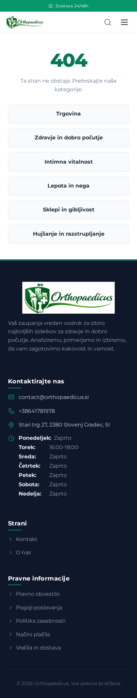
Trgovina (68, 114)
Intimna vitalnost (69, 162)
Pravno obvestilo (38, 594)
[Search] (107, 22)
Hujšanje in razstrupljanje (68, 234)
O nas (23, 552)
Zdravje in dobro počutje (69, 137)
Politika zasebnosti (41, 621)
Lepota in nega (68, 186)
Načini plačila (33, 634)
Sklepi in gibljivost (68, 209)
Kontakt (27, 539)
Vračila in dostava (38, 648)
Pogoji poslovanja (39, 607)
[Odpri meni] (124, 22)
